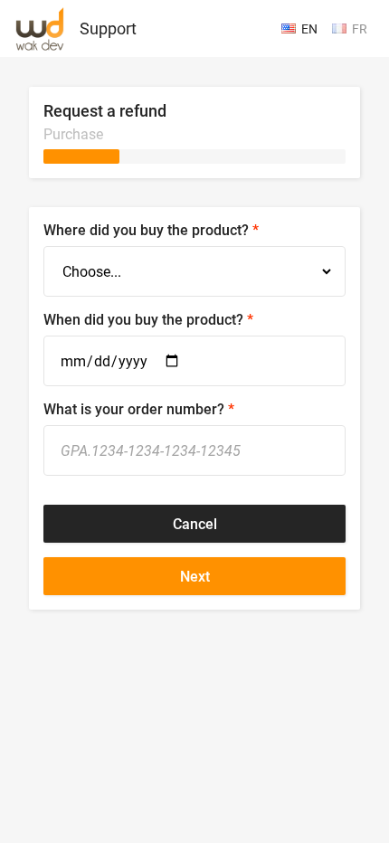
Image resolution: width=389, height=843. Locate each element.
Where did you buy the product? (146, 230)
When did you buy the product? (143, 319)
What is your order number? (133, 409)
